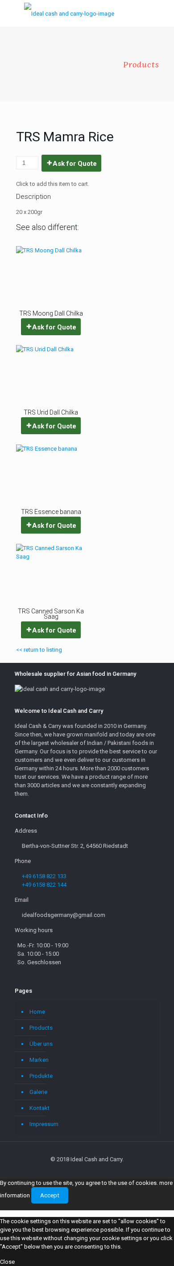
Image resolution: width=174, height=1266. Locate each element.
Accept (49, 1195)
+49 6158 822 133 (44, 876)
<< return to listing (39, 649)
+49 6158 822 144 (44, 884)
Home (37, 1011)
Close (7, 1261)
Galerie (38, 1092)
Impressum (43, 1124)
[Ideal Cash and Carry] (69, 13)
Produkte (41, 1076)
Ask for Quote (75, 164)
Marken (39, 1059)
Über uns (41, 1043)
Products (41, 1027)
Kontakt (39, 1108)
